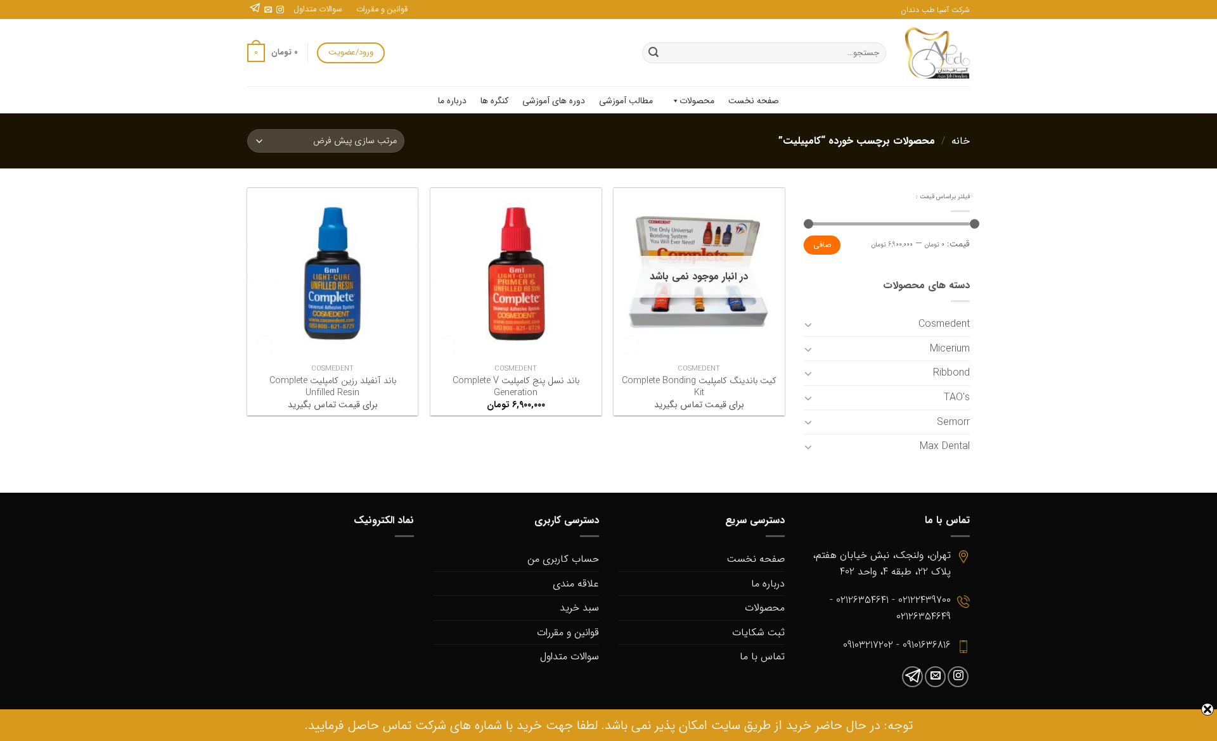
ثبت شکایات (758, 632)
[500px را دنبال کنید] (255, 10)
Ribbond (951, 373)
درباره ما (452, 101)
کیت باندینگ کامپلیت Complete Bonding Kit (699, 387)
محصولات (696, 101)
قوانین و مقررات (382, 9)
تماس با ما (762, 656)
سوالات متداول (317, 9)
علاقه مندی (576, 584)
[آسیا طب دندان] (937, 53)
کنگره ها (494, 101)
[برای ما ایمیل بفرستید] (268, 10)
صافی (822, 245)
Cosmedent (944, 324)
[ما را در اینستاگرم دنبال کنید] (280, 10)
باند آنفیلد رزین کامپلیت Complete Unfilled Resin (332, 387)
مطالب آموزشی (626, 101)
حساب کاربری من (563, 559)
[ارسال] (653, 53)
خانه (960, 141)
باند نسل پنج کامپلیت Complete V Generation (516, 387)
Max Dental (945, 446)
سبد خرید (579, 608)
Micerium (950, 349)
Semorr (953, 422)
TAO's (957, 397)
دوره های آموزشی (553, 101)
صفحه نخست (753, 101)
